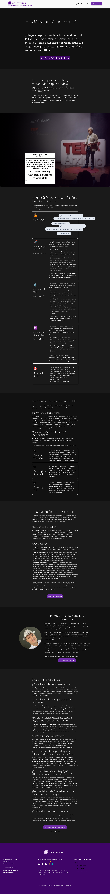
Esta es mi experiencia (67, 660)
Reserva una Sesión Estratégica (55, 827)
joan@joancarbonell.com (9, 867)
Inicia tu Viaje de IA (55, 596)
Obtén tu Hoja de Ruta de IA (55, 58)
